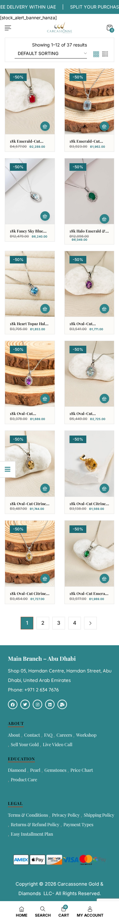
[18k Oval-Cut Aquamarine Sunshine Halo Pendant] (89, 373)
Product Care (24, 780)
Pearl (35, 770)
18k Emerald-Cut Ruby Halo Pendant (26, 144)
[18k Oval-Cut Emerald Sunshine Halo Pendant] (89, 553)
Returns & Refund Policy (35, 824)
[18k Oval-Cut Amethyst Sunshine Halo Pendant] (30, 373)
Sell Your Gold (25, 744)
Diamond (17, 770)
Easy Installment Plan (32, 834)
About (14, 735)
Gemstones (55, 770)
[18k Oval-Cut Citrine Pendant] (89, 463)
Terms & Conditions (28, 815)
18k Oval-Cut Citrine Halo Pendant (28, 506)
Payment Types (78, 824)
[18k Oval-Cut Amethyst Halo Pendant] (89, 284)
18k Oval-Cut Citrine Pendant (87, 506)
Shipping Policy (99, 815)
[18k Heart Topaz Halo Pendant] (30, 284)
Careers (64, 735)
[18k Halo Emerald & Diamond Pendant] (89, 191)
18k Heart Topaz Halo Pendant (28, 326)
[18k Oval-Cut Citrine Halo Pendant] (30, 463)
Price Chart (81, 770)
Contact (32, 735)
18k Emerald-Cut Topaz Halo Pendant (86, 144)
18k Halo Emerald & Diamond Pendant (87, 233)
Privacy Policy (66, 815)
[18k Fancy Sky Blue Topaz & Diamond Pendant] (30, 191)
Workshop (86, 735)
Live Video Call (57, 744)
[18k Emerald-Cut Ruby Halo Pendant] (30, 101)
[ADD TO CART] (45, 126)
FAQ (48, 735)
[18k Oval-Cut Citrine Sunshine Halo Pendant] (30, 553)
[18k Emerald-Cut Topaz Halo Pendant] (89, 101)
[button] (109, 27)
